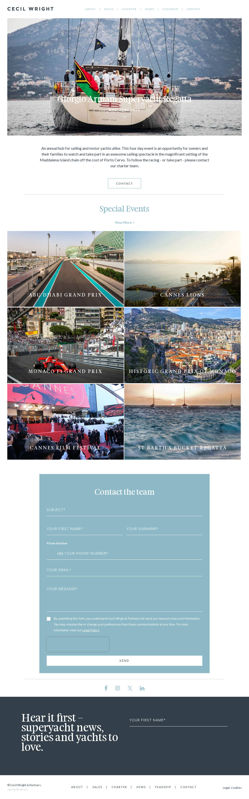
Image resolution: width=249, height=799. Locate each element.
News (149, 9)
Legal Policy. (91, 630)
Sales (109, 9)
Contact (194, 9)
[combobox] (55, 553)
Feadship (170, 9)
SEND (124, 660)
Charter (129, 9)
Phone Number (57, 543)
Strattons (22, 789)
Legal (226, 788)
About (90, 9)
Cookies (236, 788)
